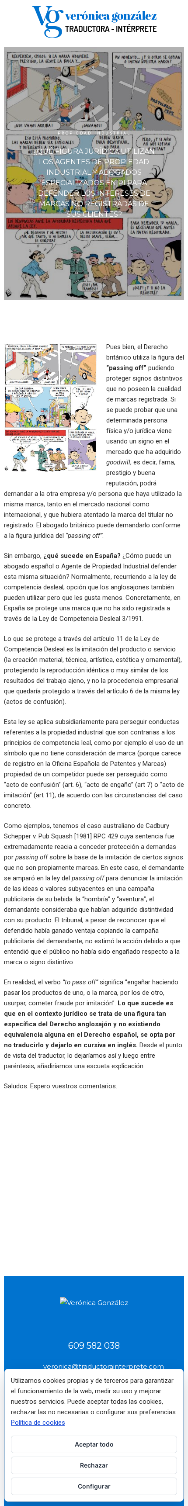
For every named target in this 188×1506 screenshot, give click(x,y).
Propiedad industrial (94, 133)
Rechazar (94, 1465)
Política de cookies (38, 1422)
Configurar (94, 1486)
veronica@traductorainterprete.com (103, 1366)
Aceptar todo (94, 1444)
